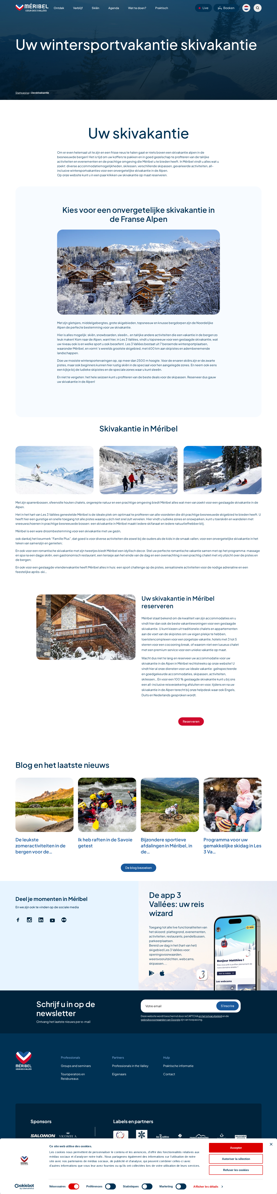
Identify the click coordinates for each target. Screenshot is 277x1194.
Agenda (113, 8)
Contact (169, 1074)
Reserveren (191, 721)
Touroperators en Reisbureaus (73, 1076)
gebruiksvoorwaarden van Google (160, 1019)
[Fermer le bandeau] (271, 1144)
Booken (228, 8)
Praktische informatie (178, 1066)
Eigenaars (119, 1074)
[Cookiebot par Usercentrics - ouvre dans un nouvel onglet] (24, 1186)
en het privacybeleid (210, 1016)
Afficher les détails (205, 1186)
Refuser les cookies (236, 1170)
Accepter (236, 1147)
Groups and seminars (76, 1066)
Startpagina (22, 92)
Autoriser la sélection (236, 1158)
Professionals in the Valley (130, 1066)
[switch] (110, 1186)
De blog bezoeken (138, 868)
